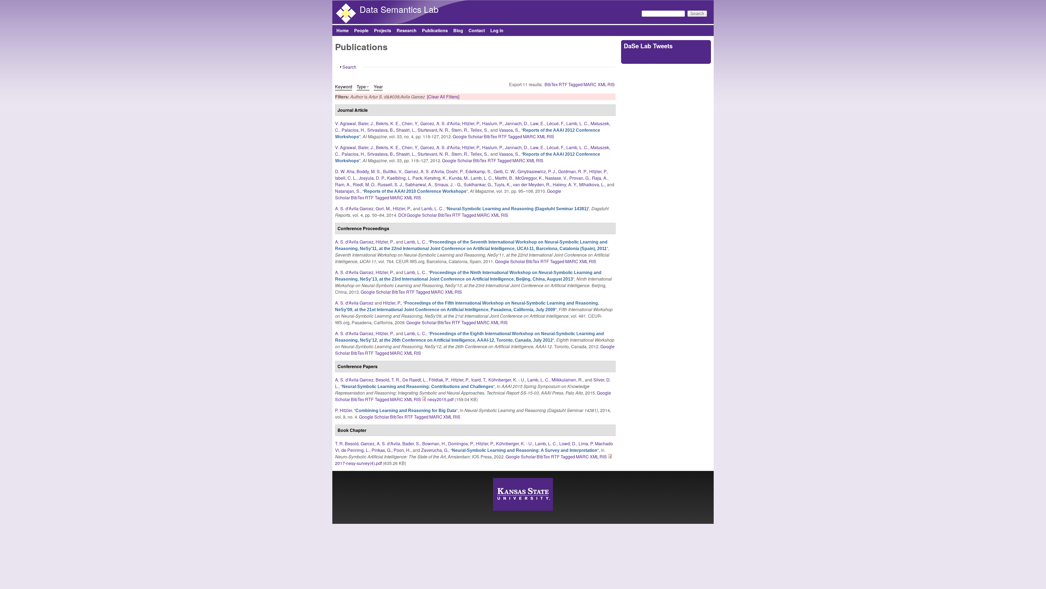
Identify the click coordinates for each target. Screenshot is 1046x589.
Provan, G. (579, 178)
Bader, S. (411, 443)
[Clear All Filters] (443, 97)
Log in (496, 30)
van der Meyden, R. (532, 184)
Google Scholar (468, 136)
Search (349, 67)
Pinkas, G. (381, 450)
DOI (402, 215)
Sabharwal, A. (418, 184)
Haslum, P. (492, 123)
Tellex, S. (479, 130)
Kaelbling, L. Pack (404, 178)
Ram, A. (343, 184)
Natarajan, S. (347, 191)
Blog (458, 30)
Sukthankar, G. (478, 184)
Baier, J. (366, 123)
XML (602, 84)
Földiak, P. (439, 380)
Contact (477, 30)
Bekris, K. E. (388, 123)
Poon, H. (402, 450)
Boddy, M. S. (369, 171)
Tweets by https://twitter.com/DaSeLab (660, 58)
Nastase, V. (556, 178)
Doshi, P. (454, 171)
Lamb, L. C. (577, 123)
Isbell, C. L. (346, 178)
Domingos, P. (461, 443)
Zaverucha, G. (434, 450)
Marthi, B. (504, 178)
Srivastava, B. (380, 130)
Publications (435, 30)
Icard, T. (478, 380)
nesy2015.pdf (440, 399)
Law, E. (537, 123)
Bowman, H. (434, 443)
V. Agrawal (345, 123)
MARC (590, 84)
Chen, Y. (410, 123)
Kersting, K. (435, 178)
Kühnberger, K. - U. (506, 380)
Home (342, 30)
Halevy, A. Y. (565, 184)
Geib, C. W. (504, 171)
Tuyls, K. (502, 184)
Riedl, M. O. (364, 184)
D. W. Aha (344, 171)
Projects (382, 30)
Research (406, 30)
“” (415, 191)
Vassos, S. (509, 130)
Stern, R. (459, 130)
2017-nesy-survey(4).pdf (358, 463)
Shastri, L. (405, 130)
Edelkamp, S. (478, 171)
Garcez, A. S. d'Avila (440, 123)
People (361, 30)
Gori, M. (383, 208)
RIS (611, 84)
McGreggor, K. (529, 178)
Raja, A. (599, 178)
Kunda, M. (459, 178)
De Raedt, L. (414, 380)
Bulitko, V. (392, 171)
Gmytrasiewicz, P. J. (537, 171)
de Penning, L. (355, 450)
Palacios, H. (353, 130)
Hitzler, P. (471, 123)
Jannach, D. (516, 123)
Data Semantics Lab (399, 9)
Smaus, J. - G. (447, 184)
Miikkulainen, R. (567, 380)
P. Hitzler (343, 410)
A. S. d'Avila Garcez (354, 208)
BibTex (551, 84)
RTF (563, 84)
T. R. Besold (346, 443)
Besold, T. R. (388, 380)
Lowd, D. (567, 443)
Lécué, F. (555, 123)
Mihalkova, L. (592, 184)
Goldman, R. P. (572, 171)
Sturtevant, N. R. (433, 130)
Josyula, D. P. (372, 178)
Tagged (575, 84)
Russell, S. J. (390, 184)
